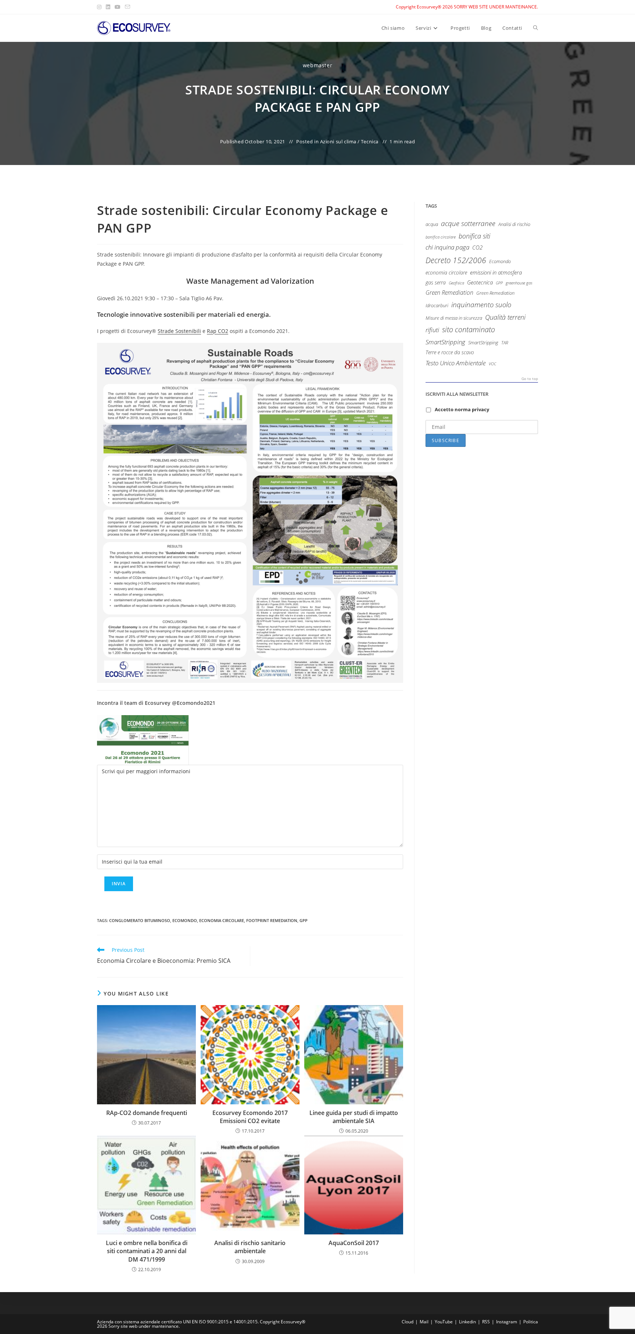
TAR (504, 342)
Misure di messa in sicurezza (454, 318)
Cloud (407, 1322)
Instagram (506, 1322)
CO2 (477, 247)
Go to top (529, 379)
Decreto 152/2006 (456, 260)
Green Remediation (449, 292)
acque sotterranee (468, 223)
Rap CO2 (217, 330)
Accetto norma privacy (462, 409)
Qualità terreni (505, 317)
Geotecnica (480, 282)
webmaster (317, 65)
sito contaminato (468, 329)
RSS (486, 1322)
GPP (303, 920)
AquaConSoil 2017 (354, 1243)
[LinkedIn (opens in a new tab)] (108, 7)
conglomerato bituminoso (139, 920)
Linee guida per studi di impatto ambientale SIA (353, 1117)
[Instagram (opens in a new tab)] (100, 7)
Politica (530, 1322)
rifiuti (432, 330)
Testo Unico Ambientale (456, 362)
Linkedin (467, 1322)
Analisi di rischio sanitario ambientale (250, 1247)
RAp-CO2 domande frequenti (146, 1113)
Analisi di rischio (514, 224)
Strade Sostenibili (179, 330)
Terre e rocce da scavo (450, 352)
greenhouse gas (519, 283)
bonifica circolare (441, 237)
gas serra (436, 282)
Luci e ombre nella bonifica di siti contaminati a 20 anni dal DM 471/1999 (146, 1251)
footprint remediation (271, 920)
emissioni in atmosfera (496, 272)
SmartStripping (445, 341)
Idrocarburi (437, 305)
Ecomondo (184, 920)
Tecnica (370, 141)
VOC (492, 363)
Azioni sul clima (338, 141)
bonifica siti (474, 236)
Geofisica (456, 283)
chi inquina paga (447, 247)
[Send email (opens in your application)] (127, 7)
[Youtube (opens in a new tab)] (117, 7)
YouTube (444, 1322)
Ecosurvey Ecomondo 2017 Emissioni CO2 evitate (250, 1117)
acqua (432, 224)
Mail (424, 1322)
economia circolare (221, 920)
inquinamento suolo (481, 304)
